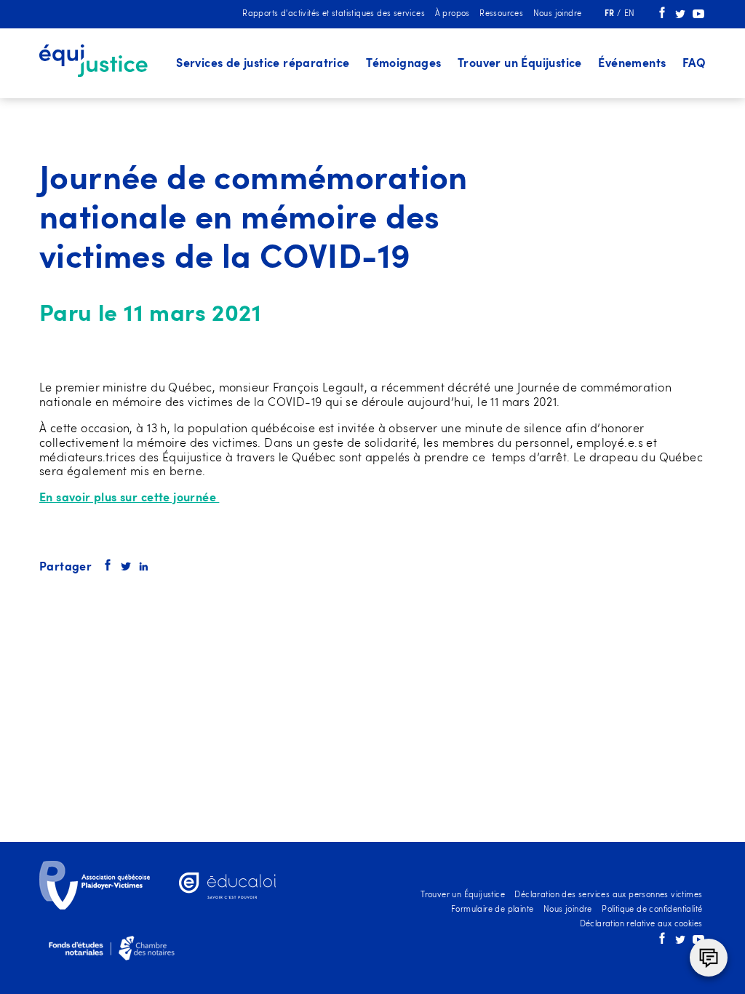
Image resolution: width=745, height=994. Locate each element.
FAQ (694, 64)
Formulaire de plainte (492, 910)
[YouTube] (698, 16)
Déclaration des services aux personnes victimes (608, 895)
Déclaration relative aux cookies (641, 925)
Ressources (501, 14)
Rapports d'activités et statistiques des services (333, 14)
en (629, 14)
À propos (452, 14)
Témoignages (403, 64)
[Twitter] (680, 16)
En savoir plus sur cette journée (129, 498)
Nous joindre (557, 14)
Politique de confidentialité (652, 910)
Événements (632, 64)
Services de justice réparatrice (263, 64)
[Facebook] (662, 16)
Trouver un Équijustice (520, 64)
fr (611, 14)
